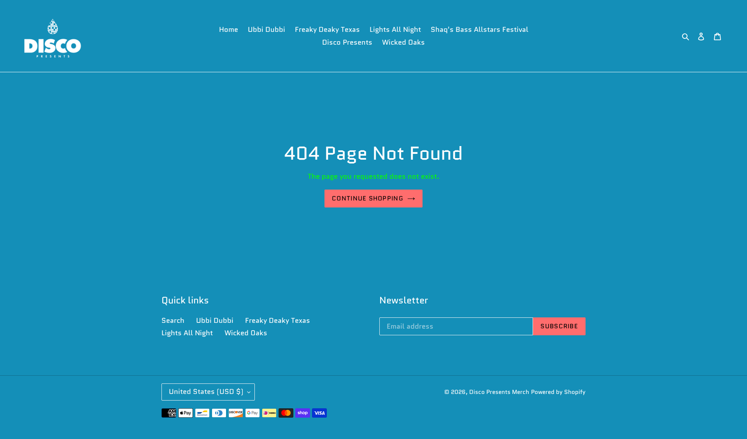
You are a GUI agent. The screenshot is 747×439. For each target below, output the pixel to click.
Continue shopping (367, 198)
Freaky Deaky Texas (277, 320)
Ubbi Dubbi (214, 320)
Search (172, 320)
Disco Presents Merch (499, 392)
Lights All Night (187, 333)
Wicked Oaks (245, 333)
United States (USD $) (206, 392)
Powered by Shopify (558, 392)
